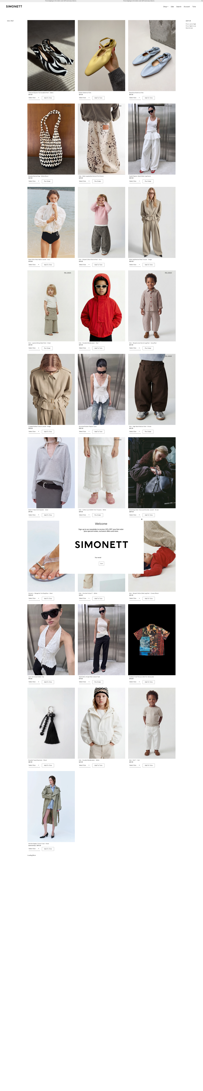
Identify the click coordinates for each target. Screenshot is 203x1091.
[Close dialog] (142, 519)
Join (101, 563)
